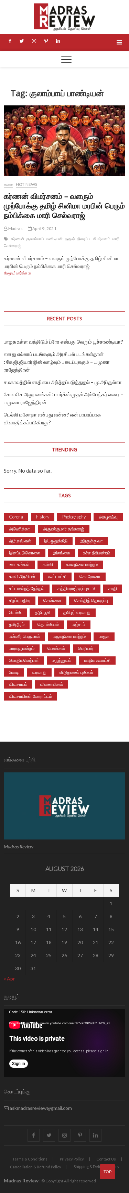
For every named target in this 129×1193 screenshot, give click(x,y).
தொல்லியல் (48, 624)
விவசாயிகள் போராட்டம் (30, 696)
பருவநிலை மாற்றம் (69, 636)
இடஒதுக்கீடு (55, 540)
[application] (64, 1043)
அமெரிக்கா (19, 528)
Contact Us (106, 1159)
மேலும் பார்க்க (24, 273)
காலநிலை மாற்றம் (82, 564)
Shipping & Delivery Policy (96, 1166)
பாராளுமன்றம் (21, 648)
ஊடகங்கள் (19, 564)
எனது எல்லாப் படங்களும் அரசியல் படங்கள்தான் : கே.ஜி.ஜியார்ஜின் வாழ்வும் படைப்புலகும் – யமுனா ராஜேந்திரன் (57, 362)
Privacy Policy (72, 1159)
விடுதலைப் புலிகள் (76, 672)
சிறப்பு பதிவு (19, 600)
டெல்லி (15, 612)
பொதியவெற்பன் (24, 660)
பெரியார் (86, 648)
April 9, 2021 (44, 228)
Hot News (26, 184)
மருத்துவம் (61, 660)
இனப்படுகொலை (24, 552)
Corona (16, 516)
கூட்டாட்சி (57, 576)
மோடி (14, 672)
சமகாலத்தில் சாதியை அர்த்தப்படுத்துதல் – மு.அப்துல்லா (63, 382)
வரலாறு (39, 672)
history (42, 516)
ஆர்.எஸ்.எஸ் (20, 540)
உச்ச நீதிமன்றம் (96, 552)
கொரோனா (89, 576)
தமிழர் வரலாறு (76, 612)
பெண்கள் (56, 648)
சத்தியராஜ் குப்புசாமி (76, 588)
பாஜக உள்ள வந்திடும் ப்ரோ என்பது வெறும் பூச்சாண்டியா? (63, 341)
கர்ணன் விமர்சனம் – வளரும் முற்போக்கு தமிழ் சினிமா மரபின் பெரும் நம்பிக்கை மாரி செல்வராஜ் (64, 205)
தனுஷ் (70, 238)
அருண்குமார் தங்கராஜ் (63, 528)
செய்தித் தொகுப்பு (91, 600)
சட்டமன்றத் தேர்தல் (26, 588)
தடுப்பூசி (42, 612)
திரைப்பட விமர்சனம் (93, 238)
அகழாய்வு (108, 516)
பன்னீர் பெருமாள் (24, 636)
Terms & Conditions (29, 1159)
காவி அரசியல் (22, 576)
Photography (74, 516)
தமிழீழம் (16, 624)
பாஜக (104, 636)
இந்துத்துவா (91, 540)
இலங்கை (61, 552)
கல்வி (48, 564)
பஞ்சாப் (78, 624)
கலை (8, 184)
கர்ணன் (18, 238)
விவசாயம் (18, 684)
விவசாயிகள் (51, 684)
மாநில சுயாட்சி (97, 660)
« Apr (9, 979)
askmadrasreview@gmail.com (40, 1108)
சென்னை (52, 600)
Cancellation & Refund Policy (35, 1167)
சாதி (112, 588)
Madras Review (21, 1180)
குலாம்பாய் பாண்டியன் (44, 238)
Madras (14, 228)
